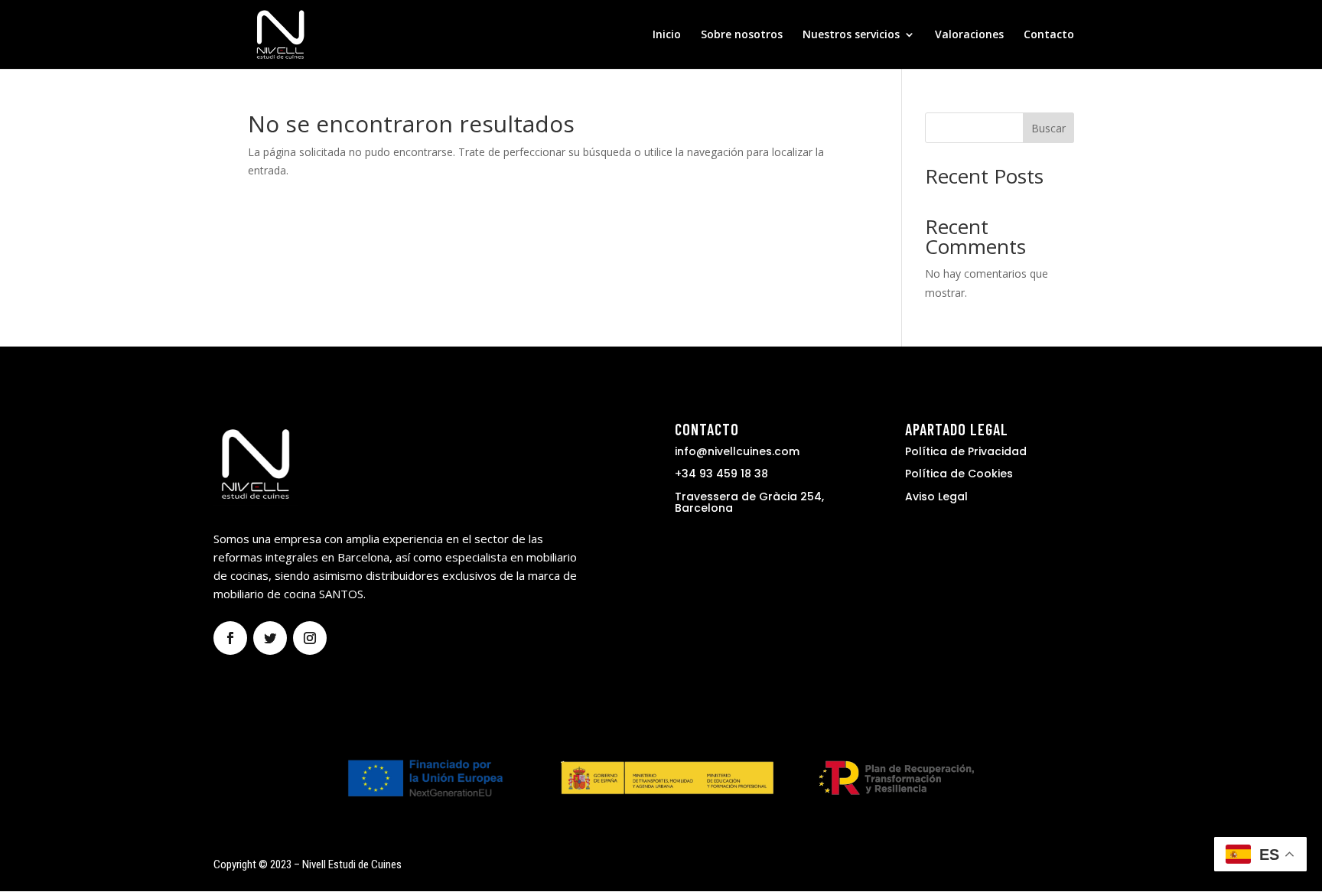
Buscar (1048, 128)
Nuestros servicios (851, 35)
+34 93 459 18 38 (721, 473)
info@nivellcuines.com (737, 451)
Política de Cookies (959, 473)
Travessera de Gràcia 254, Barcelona (749, 502)
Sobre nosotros (742, 35)
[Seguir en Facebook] (230, 638)
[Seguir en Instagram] (310, 638)
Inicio (667, 35)
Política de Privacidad (966, 451)
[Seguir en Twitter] (270, 638)
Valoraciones (969, 35)
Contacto (1049, 35)
